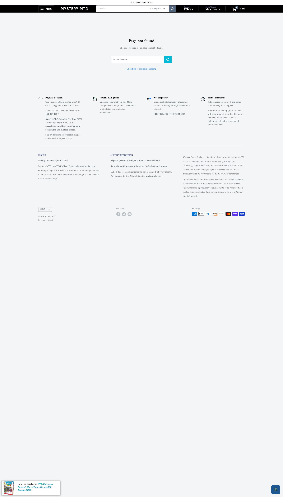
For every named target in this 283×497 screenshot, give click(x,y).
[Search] (172, 8)
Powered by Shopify (46, 220)
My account (212, 9)
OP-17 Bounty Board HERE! (142, 2)
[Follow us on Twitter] (124, 214)
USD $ (42, 209)
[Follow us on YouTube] (129, 214)
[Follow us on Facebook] (118, 214)
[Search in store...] (168, 59)
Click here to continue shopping (141, 69)
